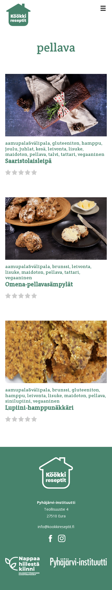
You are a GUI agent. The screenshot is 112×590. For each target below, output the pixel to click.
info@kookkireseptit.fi (56, 526)
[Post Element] (56, 124)
